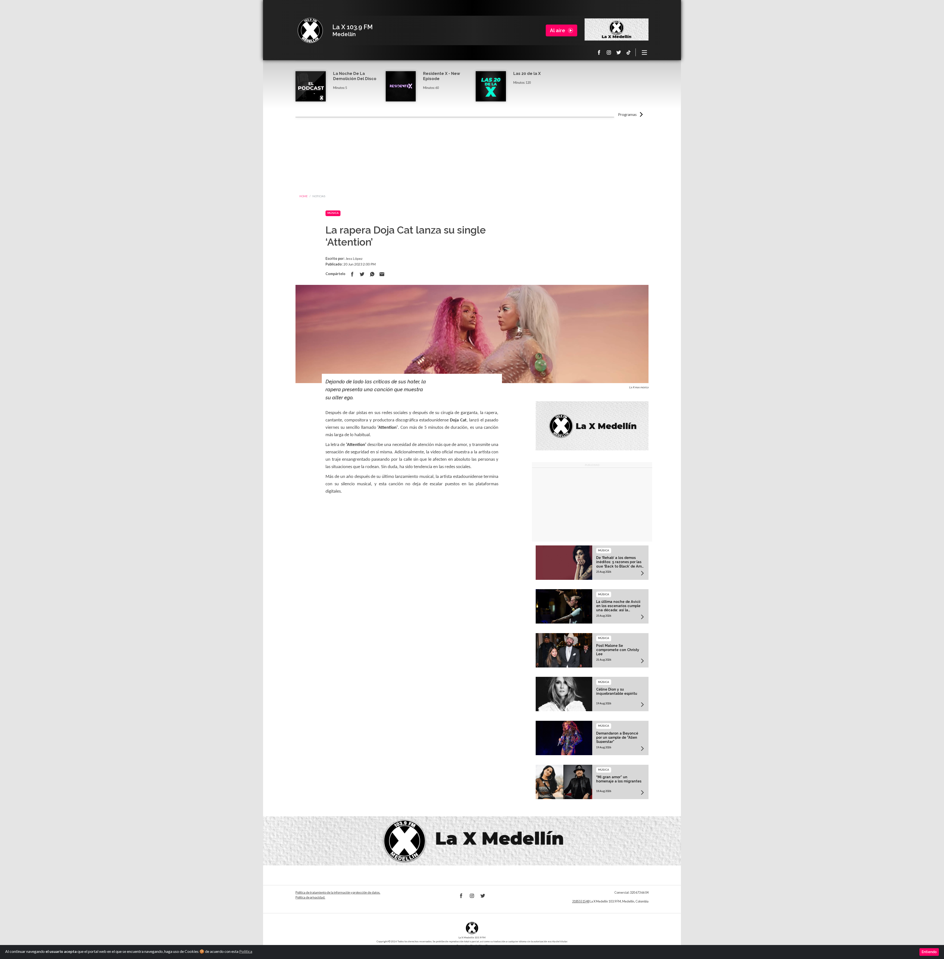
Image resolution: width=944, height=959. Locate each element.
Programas (627, 114)
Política (245, 951)
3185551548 (580, 901)
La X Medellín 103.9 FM (310, 30)
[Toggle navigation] (645, 52)
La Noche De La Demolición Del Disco (354, 76)
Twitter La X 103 (619, 52)
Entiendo (929, 952)
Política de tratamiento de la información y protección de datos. (337, 892)
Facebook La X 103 (599, 52)
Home (303, 196)
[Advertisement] (472, 154)
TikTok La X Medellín (629, 52)
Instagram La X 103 (609, 52)
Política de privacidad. (310, 897)
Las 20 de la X (527, 73)
